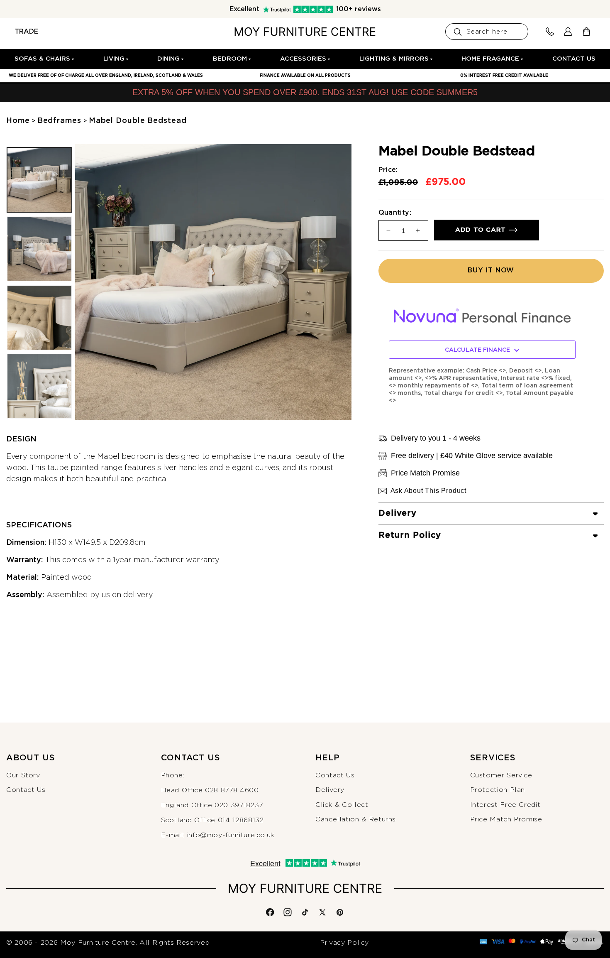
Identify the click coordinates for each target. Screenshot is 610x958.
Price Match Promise (506, 819)
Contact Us (25, 789)
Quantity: (395, 212)
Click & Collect (341, 804)
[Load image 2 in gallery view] (39, 248)
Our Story (23, 775)
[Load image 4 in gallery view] (39, 386)
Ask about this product (428, 490)
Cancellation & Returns (355, 819)
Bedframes (59, 121)
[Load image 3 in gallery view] (39, 317)
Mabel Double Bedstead (138, 121)
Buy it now (491, 270)
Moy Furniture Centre (98, 942)
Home (18, 121)
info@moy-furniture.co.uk (231, 835)
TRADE (26, 31)
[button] (45, 59)
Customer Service (501, 775)
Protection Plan (497, 789)
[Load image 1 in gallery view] (39, 179)
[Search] (457, 32)
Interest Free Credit (505, 804)
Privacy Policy (344, 942)
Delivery (329, 789)
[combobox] (486, 31)
